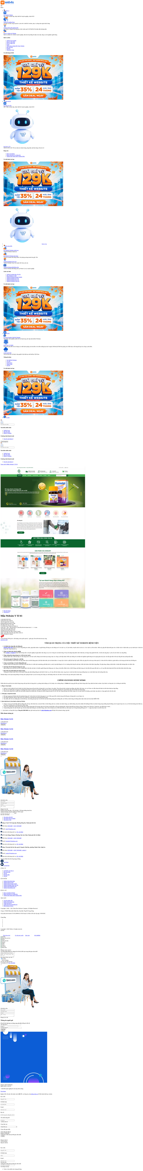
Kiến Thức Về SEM (8, 345)
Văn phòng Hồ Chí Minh (9, 818)
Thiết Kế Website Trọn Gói (10, 261)
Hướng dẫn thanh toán (9, 902)
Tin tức (8, 333)
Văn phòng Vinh (7, 819)
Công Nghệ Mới (7, 353)
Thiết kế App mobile (11, 40)
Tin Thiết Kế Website (12, 360)
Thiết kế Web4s (8, 15)
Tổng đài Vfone (10, 50)
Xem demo (3, 1091)
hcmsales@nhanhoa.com (12, 841)
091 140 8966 (20, 832)
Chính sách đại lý (8, 903)
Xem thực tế (6, 612)
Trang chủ (3, 464)
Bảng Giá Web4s (11, 153)
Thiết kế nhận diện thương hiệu (11, 27)
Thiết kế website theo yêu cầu (14, 274)
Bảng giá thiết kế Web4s (9, 892)
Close (2, 1030)
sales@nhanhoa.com (46, 710)
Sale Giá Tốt (7, 105)
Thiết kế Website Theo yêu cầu (11, 885)
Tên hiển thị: (4, 1024)
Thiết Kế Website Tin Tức (13, 278)
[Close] (1, 756)
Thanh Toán (9, 364)
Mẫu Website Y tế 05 (7, 739)
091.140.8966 (12, 963)
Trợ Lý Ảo (7, 146)
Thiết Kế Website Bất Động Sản (11, 267)
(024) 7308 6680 (17, 826)
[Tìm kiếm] (1, 420)
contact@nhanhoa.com (11, 853)
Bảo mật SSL (10, 47)
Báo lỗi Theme (7, 610)
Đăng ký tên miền (11, 42)
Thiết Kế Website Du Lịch (13, 279)
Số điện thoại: (4, 1027)
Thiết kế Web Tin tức (9, 882)
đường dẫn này (34, 1094)
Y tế (6, 464)
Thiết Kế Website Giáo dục (13, 281)
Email (8, 44)
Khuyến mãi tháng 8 (8, 439)
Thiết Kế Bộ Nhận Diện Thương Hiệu (16, 156)
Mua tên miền (7, 431)
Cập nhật (3, 1029)
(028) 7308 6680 (17, 838)
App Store (6, 862)
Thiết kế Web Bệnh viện (9, 887)
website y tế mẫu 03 (11, 652)
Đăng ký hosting (7, 433)
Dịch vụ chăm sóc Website (10, 33)
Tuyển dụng (9, 362)
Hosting (8, 48)
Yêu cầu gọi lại (4, 441)
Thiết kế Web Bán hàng (9, 881)
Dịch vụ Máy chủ (11, 43)
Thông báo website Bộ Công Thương (15, 46)
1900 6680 (10, 826)
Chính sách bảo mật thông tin (10, 904)
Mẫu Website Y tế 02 (7, 729)
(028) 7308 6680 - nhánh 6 (19, 850)
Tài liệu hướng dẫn (8, 900)
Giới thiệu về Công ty (9, 870)
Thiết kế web (7, 430)
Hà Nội (4, 958)
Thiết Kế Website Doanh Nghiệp (14, 277)
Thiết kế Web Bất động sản (10, 886)
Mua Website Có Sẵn (12, 275)
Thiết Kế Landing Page (9, 22)
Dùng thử (3, 724)
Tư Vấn (8, 361)
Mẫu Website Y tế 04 (7, 749)
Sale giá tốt (8, 101)
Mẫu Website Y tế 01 (7, 719)
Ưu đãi (7, 417)
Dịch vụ (7, 10)
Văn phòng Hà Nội (8, 817)
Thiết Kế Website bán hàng (11, 256)
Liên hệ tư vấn (4, 640)
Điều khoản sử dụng (8, 906)
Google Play (6, 865)
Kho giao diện (8, 246)
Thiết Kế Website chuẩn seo (11, 250)
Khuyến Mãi (7, 874)
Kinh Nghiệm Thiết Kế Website (12, 337)
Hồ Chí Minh (5, 960)
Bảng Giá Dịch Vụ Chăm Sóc (14, 155)
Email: (2, 1026)
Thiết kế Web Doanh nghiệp (10, 883)
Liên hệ (8, 365)
